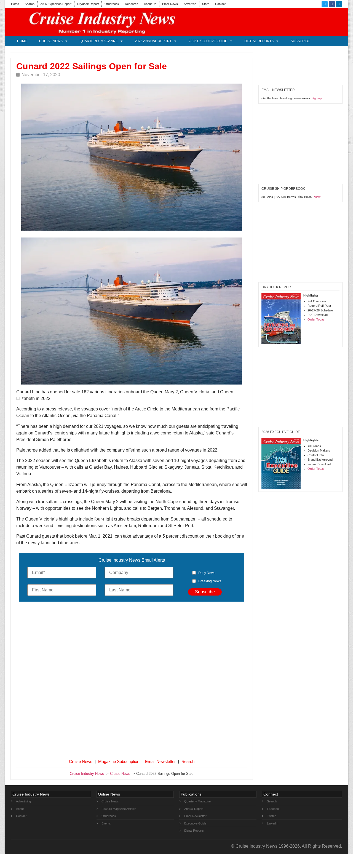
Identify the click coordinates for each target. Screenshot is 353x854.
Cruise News (51, 41)
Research (131, 4)
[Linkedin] (339, 4)
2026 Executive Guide (208, 41)
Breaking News (209, 581)
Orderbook (112, 4)
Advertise (190, 4)
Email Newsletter (160, 761)
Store (205, 4)
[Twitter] (325, 4)
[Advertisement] (132, 680)
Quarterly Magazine (99, 41)
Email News (170, 4)
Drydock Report (88, 4)
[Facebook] (332, 4)
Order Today (316, 319)
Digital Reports (259, 41)
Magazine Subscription (118, 761)
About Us (150, 4)
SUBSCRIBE (300, 41)
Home (15, 4)
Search (29, 4)
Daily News (206, 573)
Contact (220, 4)
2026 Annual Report (153, 41)
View (317, 197)
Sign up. (317, 98)
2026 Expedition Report (55, 4)
